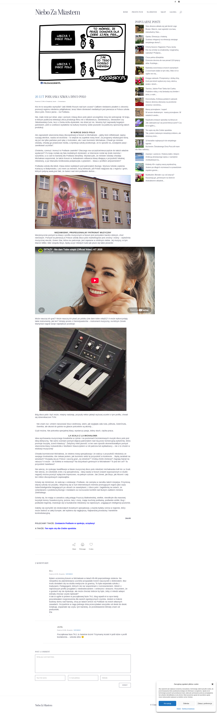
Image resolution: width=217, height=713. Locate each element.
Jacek (54, 101)
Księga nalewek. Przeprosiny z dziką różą (162, 78)
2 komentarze (62, 101)
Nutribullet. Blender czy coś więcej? (160, 175)
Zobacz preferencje (205, 703)
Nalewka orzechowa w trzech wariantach (162, 68)
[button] (212, 684)
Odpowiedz (69, 574)
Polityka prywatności (188, 708)
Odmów (186, 703)
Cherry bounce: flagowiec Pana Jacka (161, 47)
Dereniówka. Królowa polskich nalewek (161, 99)
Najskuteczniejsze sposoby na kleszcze (161, 120)
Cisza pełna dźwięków (155, 57)
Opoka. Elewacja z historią (156, 37)
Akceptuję (167, 703)
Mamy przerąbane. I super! (156, 109)
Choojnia (48, 101)
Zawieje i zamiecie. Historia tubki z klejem (162, 154)
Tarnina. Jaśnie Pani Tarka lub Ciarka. (161, 89)
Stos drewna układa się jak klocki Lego (161, 26)
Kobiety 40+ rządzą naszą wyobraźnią (161, 164)
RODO (179, 708)
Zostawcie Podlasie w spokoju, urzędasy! (75, 523)
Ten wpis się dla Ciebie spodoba (60, 528)
